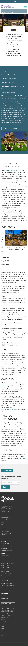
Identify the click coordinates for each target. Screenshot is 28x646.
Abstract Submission (6, 590)
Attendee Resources (6, 561)
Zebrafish (3, 635)
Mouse (3, 626)
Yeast (2, 633)
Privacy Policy (4, 522)
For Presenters (6, 10)
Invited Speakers (5, 543)
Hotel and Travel (5, 555)
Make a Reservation (11, 128)
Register (3, 595)
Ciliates (3, 619)
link (23, 201)
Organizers (3, 537)
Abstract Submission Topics (7, 585)
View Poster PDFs (5, 578)
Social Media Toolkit (6, 575)
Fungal (3, 624)
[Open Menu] (25, 6)
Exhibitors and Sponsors (8, 12)
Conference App (5, 565)
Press (2, 524)
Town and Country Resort (12, 170)
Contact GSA (4, 520)
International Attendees (6, 573)
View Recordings (5, 580)
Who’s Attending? (5, 531)
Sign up (6, 487)
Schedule (3, 548)
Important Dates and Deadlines (6, 534)
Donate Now (7, 471)
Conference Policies (5, 517)
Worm (2, 628)
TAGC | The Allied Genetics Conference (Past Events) (7, 611)
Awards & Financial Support (7, 563)
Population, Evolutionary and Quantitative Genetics (8, 614)
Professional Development (7, 546)
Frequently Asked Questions (7, 587)
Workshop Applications (6, 550)
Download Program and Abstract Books (7, 570)
